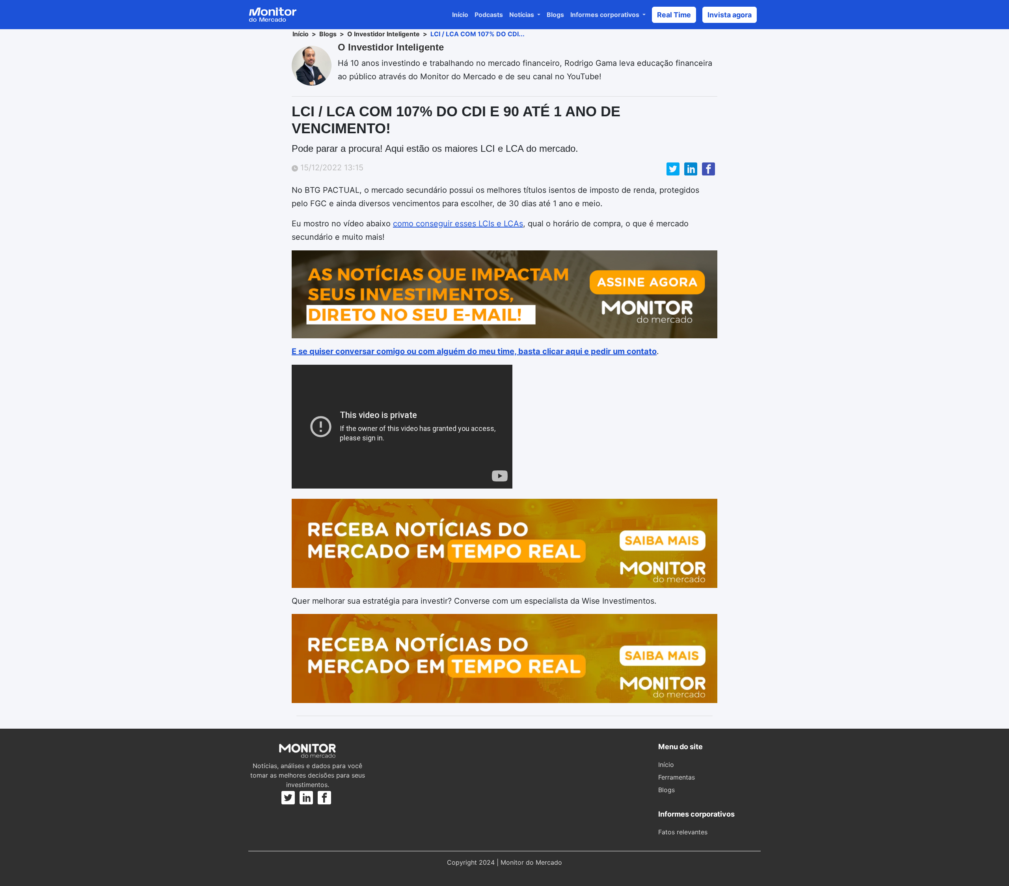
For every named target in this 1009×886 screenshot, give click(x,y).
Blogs (555, 15)
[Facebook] (324, 797)
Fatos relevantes (682, 832)
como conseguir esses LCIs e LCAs (458, 223)
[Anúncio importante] (504, 294)
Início (460, 15)
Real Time (674, 15)
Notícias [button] (522, 15)
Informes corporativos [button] (605, 15)
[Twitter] (289, 797)
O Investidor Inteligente (383, 34)
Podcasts (489, 15)
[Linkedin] (306, 797)
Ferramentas (676, 777)
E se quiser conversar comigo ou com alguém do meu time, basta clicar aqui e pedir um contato (474, 351)
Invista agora (729, 15)
